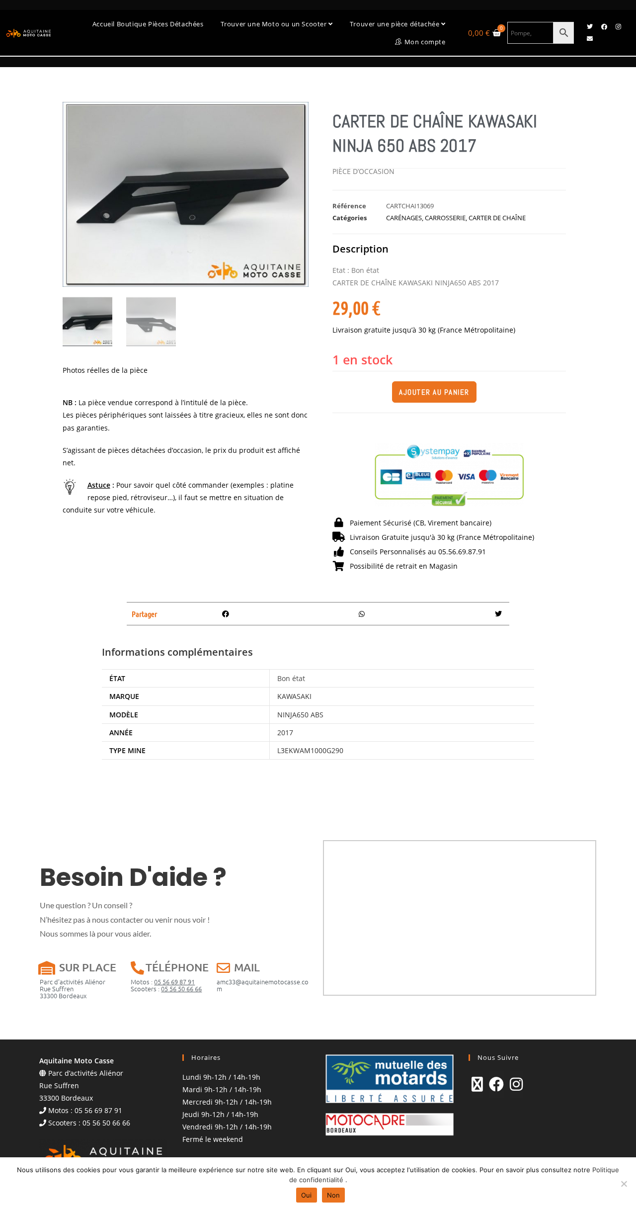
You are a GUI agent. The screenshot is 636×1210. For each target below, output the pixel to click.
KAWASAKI (294, 696)
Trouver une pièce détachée (395, 23)
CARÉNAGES (404, 217)
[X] (477, 1084)
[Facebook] (604, 27)
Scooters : (166, 988)
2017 (285, 732)
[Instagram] (619, 27)
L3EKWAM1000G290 (310, 750)
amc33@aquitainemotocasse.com (263, 985)
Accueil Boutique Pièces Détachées (148, 23)
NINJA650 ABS (300, 714)
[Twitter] (590, 27)
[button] (226, 614)
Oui (306, 1195)
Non (333, 1195)
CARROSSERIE (445, 217)
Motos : (163, 981)
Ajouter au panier (434, 392)
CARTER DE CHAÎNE (497, 217)
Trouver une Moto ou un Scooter (275, 23)
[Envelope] (590, 39)
